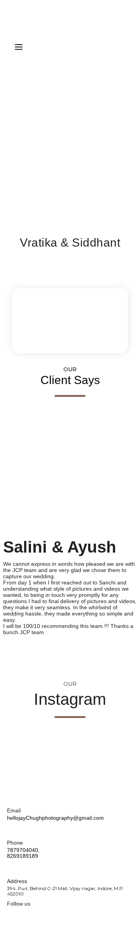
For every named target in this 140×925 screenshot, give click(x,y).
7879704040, (23, 850)
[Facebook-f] (10, 914)
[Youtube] (22, 914)
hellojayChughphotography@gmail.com (55, 818)
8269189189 (22, 856)
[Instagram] (35, 914)
